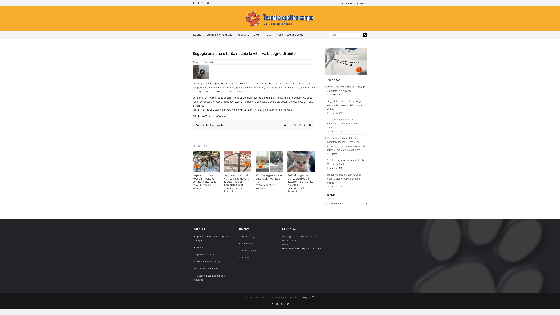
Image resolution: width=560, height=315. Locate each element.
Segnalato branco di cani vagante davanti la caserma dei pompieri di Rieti (236, 180)
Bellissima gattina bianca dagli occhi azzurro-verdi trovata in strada (300, 180)
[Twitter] (284, 125)
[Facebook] (279, 125)
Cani (206, 62)
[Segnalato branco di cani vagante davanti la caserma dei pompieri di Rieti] (237, 161)
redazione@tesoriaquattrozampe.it (301, 248)
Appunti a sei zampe (205, 254)
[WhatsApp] (294, 125)
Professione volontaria (206, 268)
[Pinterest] (304, 125)
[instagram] (203, 3)
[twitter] (198, 3)
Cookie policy (246, 236)
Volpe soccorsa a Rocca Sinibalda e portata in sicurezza (204, 178)
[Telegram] (299, 125)
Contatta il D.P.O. (248, 257)
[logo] (280, 10)
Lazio (211, 62)
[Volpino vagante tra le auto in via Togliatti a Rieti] (269, 161)
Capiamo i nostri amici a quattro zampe (212, 238)
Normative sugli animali (207, 261)
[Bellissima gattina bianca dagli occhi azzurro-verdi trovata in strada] (301, 161)
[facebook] (193, 3)
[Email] (309, 125)
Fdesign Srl (306, 297)
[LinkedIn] (289, 125)
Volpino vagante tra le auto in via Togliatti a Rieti (269, 178)
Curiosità (199, 247)
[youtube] (208, 3)
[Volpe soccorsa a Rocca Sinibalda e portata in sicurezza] (206, 161)
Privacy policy (247, 243)
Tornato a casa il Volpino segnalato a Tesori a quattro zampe (343, 123)
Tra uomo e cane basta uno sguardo (209, 277)
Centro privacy (247, 250)
